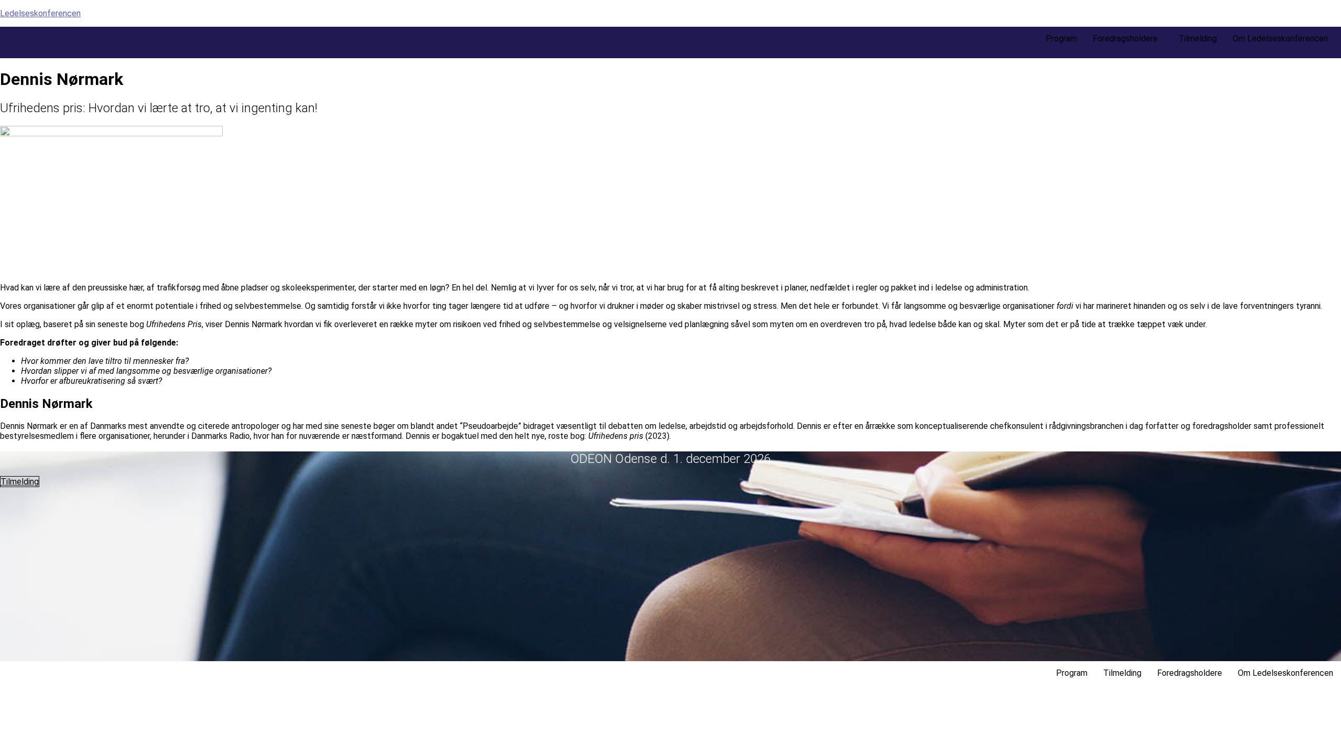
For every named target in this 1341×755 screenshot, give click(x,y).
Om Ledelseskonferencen (1280, 39)
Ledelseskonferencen (40, 13)
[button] (1128, 39)
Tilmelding (1198, 39)
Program (1061, 39)
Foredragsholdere (1125, 39)
